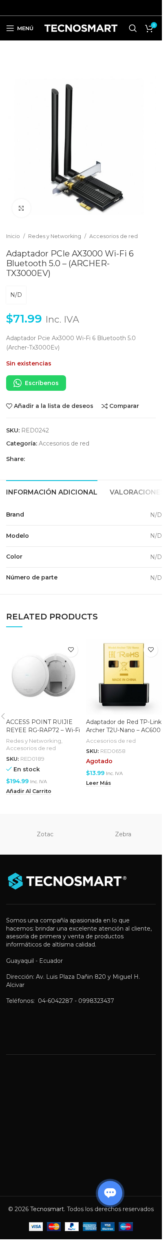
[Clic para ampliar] (21, 208)
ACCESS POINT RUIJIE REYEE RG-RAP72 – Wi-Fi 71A (43, 730)
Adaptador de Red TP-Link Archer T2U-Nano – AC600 (123, 726)
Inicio (13, 236)
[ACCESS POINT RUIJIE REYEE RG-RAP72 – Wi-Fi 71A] (44, 677)
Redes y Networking (54, 236)
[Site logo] (80, 27)
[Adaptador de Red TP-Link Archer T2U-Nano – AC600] (124, 677)
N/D (16, 294)
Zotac (45, 834)
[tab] (51, 491)
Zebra (123, 834)
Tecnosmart (47, 1209)
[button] (28, 791)
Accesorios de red (113, 236)
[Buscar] (133, 28)
